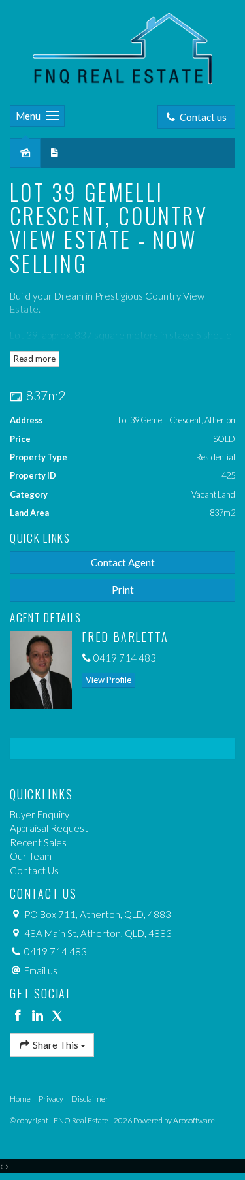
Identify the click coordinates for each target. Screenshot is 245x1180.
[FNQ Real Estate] (122, 46)
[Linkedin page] (39, 1016)
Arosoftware (194, 1120)
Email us (40, 970)
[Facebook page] (19, 1016)
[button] (122, 590)
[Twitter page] (56, 1016)
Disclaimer (89, 1099)
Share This (55, 1045)
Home (20, 1099)
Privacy (51, 1099)
